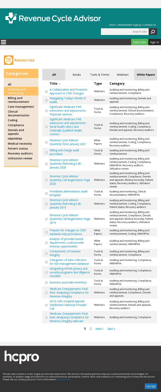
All (54, 74)
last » (111, 329)
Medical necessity (20, 143)
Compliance (16, 125)
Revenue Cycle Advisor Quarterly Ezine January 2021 (68, 142)
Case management (21, 106)
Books (77, 74)
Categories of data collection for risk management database (69, 261)
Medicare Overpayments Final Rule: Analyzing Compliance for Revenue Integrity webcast (69, 317)
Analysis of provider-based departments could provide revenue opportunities (67, 242)
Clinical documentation (18, 113)
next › (99, 329)
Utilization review (20, 158)
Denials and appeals (16, 132)
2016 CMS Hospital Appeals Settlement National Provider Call (68, 304)
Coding (12, 120)
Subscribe (139, 42)
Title (53, 83)
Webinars (123, 74)
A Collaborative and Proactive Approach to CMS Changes (68, 91)
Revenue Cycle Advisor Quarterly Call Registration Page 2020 (70, 179)
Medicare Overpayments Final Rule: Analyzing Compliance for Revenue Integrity (69, 292)
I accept (151, 386)
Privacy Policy (64, 379)
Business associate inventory (68, 282)
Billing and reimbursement (18, 100)
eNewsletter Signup (129, 25)
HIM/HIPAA (15, 138)
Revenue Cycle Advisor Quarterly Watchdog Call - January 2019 (66, 203)
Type (98, 83)
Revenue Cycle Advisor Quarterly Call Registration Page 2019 (70, 218)
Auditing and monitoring (17, 91)
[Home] (53, 18)
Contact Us (149, 25)
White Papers (146, 74)
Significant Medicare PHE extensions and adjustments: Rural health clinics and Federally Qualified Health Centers (68, 126)
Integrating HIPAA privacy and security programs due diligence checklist (70, 272)
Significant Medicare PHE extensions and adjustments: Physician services (68, 110)
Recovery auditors (20, 153)
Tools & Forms (99, 74)
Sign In (154, 42)
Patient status (18, 148)
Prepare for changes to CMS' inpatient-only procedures (68, 232)
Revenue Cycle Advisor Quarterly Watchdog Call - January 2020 (66, 163)
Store (112, 25)
